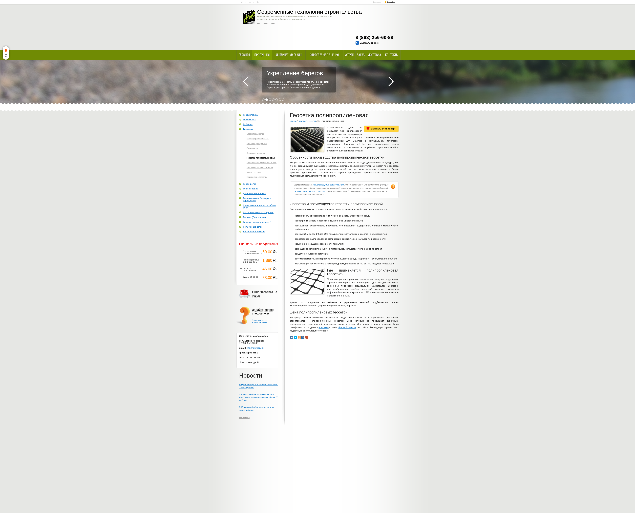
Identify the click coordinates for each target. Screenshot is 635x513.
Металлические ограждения (258, 212)
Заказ (361, 55)
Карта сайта (257, 2)
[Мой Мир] (302, 337)
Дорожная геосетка (256, 153)
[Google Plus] (306, 337)
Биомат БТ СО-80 (250, 277)
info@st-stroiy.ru (255, 348)
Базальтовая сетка (255, 134)
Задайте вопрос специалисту (263, 311)
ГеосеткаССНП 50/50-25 (249, 269)
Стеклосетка (252, 148)
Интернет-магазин (289, 55)
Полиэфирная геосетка (258, 139)
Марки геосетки (254, 172)
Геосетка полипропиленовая (261, 158)
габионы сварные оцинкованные (328, 185)
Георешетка (249, 184)
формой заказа (347, 327)
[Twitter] (295, 337)
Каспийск (391, 2)
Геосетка (312, 121)
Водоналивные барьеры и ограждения (257, 199)
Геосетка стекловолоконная (260, 167)
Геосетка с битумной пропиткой (261, 163)
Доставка (374, 55)
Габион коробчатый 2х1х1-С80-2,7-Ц (251, 261)
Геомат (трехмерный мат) (257, 222)
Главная (242, 2)
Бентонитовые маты (254, 231)
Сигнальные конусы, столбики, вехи (259, 206)
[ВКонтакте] (291, 337)
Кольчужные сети (252, 227)
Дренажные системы (254, 193)
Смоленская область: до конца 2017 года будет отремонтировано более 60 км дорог (258, 397)
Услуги (349, 55)
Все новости (244, 418)
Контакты (250, 2)
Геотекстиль (249, 119)
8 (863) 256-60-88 (374, 37)
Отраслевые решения (324, 55)
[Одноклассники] (299, 337)
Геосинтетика (250, 115)
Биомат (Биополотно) (255, 217)
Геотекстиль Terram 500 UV (309, 191)
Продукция (262, 55)
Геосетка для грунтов (257, 143)
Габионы (248, 124)
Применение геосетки (257, 177)
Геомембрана (250, 188)
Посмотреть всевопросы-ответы (260, 321)
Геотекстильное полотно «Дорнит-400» (252, 252)
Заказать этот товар (383, 128)
